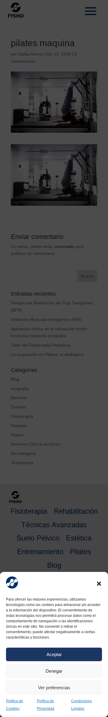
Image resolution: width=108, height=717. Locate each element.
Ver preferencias (54, 687)
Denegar (54, 671)
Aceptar (54, 654)
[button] (99, 584)
